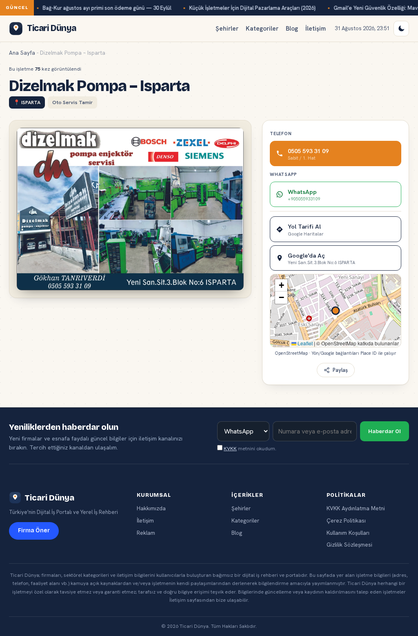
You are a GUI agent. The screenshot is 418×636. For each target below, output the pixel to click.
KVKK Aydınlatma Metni (356, 508)
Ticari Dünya (49, 498)
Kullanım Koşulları (348, 532)
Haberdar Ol (384, 431)
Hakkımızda (151, 508)
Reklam (146, 532)
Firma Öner (34, 530)
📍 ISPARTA (26, 102)
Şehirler (227, 28)
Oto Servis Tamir (72, 102)
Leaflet (304, 343)
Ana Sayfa (22, 52)
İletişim (315, 28)
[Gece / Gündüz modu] (401, 28)
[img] (335, 310)
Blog (292, 28)
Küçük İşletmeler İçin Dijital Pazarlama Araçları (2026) (252, 7)
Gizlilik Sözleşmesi (349, 544)
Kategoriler (262, 28)
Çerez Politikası (346, 520)
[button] (281, 285)
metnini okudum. (250, 448)
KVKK (230, 448)
